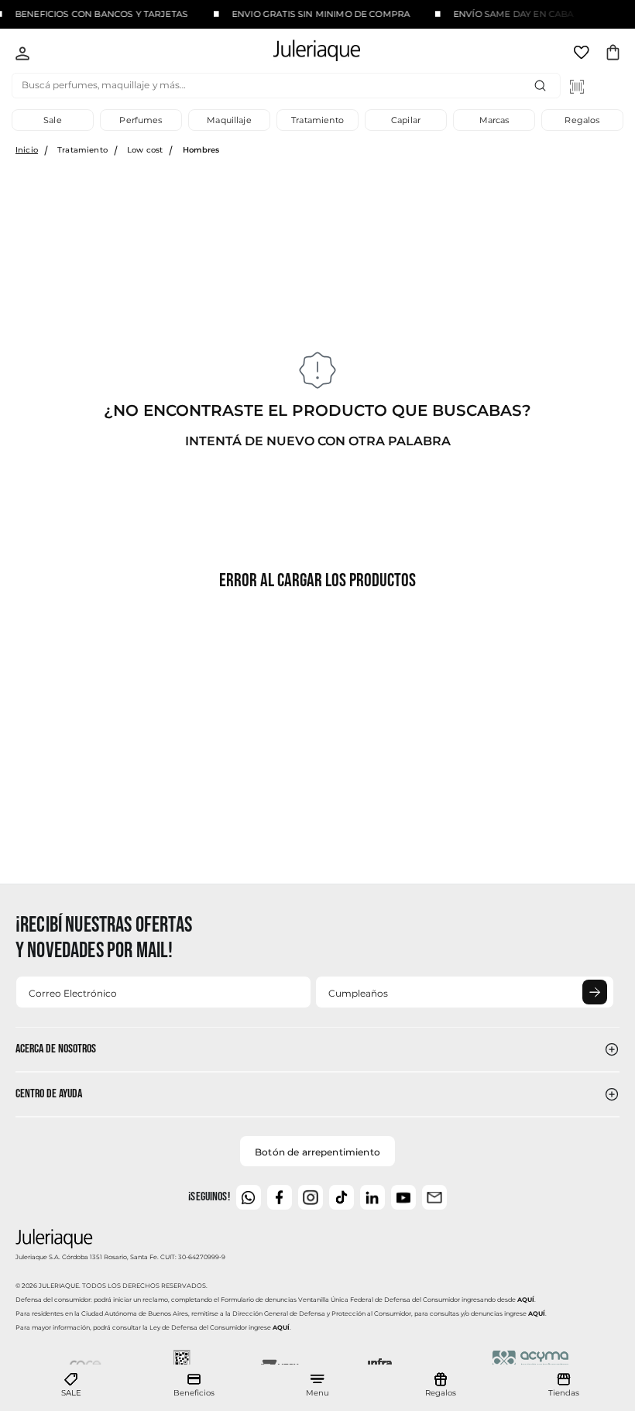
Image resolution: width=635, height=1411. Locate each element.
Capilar (405, 120)
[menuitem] (71, 1385)
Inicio (26, 150)
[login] (22, 55)
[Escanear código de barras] (577, 87)
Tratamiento (317, 120)
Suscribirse (594, 992)
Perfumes (140, 120)
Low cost (145, 150)
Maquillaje (229, 120)
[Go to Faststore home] (303, 53)
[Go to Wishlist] (583, 55)
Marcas (494, 120)
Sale (52, 120)
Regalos (582, 120)
